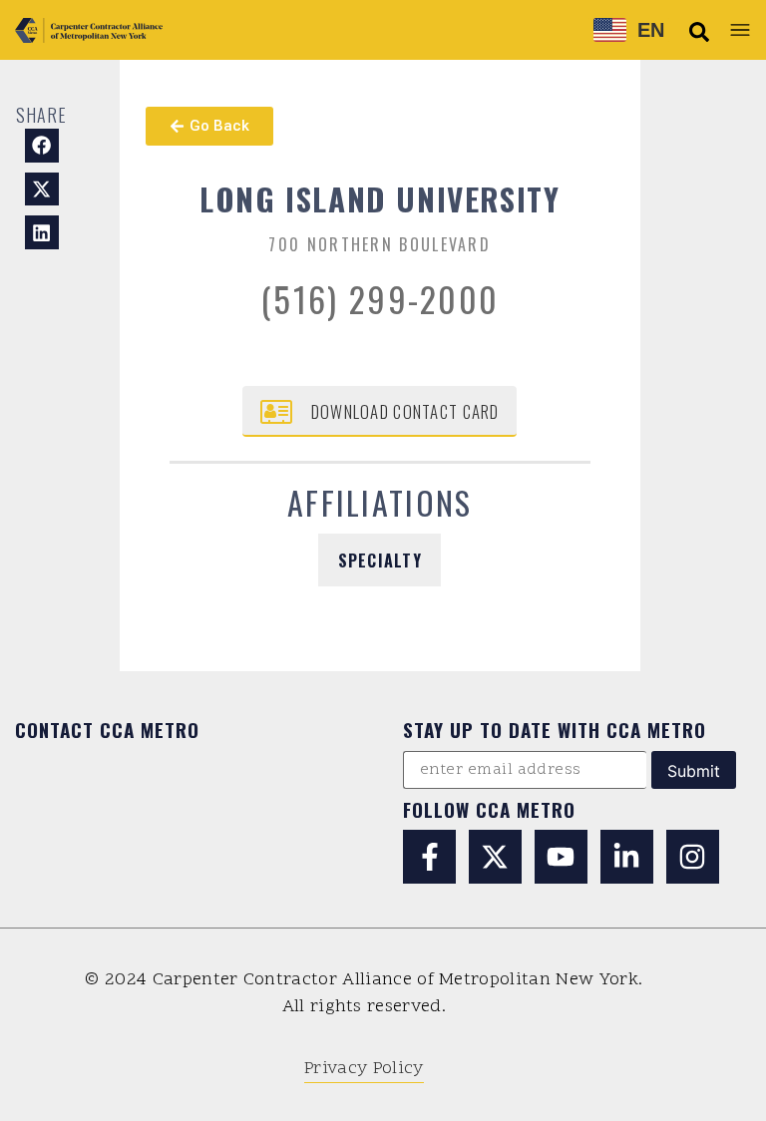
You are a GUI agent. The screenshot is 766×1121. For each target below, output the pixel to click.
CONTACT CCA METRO (107, 729)
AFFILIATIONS (380, 502)
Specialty (380, 560)
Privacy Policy (363, 1068)
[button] (699, 32)
